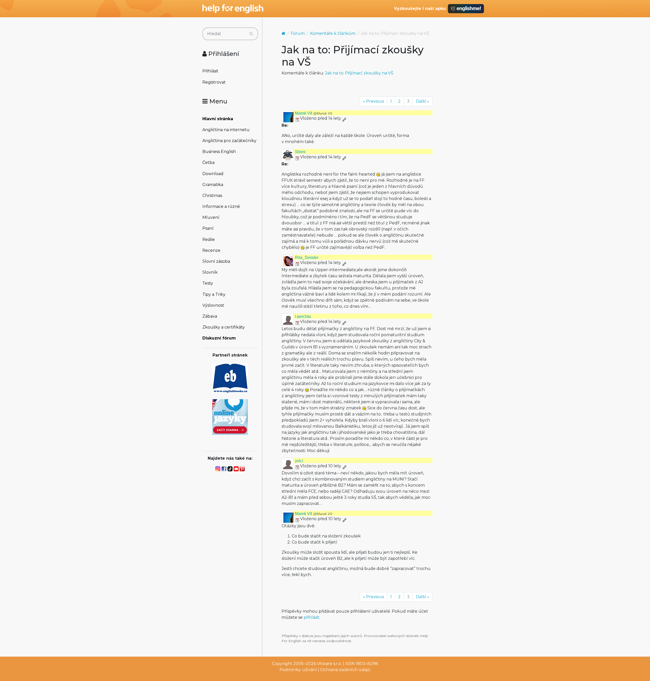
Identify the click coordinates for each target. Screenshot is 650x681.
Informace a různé (221, 206)
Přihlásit (210, 71)
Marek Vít (313, 113)
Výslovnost (213, 305)
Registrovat (214, 82)
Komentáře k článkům (332, 33)
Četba (208, 162)
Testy (207, 283)
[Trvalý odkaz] (344, 118)
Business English (219, 151)
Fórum (298, 33)
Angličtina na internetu (226, 129)
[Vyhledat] (251, 33)
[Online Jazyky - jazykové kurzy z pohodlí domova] (230, 416)
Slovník (210, 272)
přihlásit (311, 617)
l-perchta (303, 316)
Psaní (208, 228)
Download (212, 173)
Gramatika (212, 184)
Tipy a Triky (213, 294)
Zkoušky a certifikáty (223, 327)
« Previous (373, 101)
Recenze (211, 250)
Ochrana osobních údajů (345, 669)
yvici (299, 461)
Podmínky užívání (298, 669)
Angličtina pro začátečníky (229, 140)
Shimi (300, 152)
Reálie (208, 239)
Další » (422, 101)
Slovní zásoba (216, 261)
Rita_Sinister (306, 257)
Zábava (209, 316)
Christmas (212, 195)
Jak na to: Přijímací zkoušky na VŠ (359, 73)
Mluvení (210, 217)
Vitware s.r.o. (329, 663)
